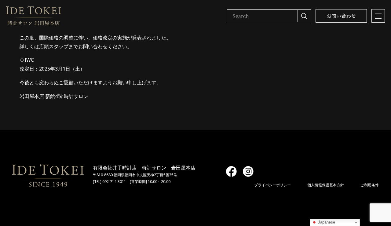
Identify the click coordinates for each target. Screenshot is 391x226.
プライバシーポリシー (272, 185)
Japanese (326, 222)
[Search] (304, 16)
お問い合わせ (341, 15)
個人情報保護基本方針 (325, 185)
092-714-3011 (114, 181)
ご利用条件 (369, 185)
